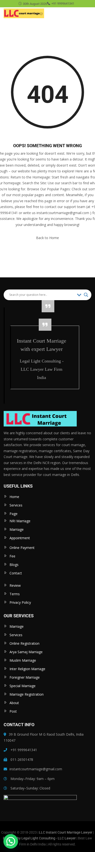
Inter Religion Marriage (27, 669)
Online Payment (22, 547)
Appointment (20, 538)
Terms (15, 594)
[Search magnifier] (86, 294)
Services (16, 505)
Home (14, 496)
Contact (16, 573)
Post (13, 711)
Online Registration (24, 643)
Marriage (17, 529)
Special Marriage (23, 685)
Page (14, 513)
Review (15, 585)
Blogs (14, 564)
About (14, 702)
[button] (10, 841)
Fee (12, 556)
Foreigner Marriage (25, 677)
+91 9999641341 (62, 3)
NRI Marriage (20, 521)
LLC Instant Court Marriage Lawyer (65, 832)
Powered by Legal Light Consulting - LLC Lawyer (39, 838)
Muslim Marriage (23, 660)
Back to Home (47, 237)
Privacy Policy (20, 602)
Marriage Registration (27, 694)
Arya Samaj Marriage (26, 652)
